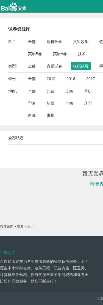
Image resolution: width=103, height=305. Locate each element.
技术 (82, 54)
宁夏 (32, 103)
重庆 (88, 91)
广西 (69, 103)
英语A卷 (60, 54)
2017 (90, 78)
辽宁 (88, 103)
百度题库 (6, 227)
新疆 (50, 103)
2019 (51, 78)
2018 (70, 78)
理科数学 (54, 41)
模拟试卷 (80, 66)
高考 (20, 227)
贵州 (50, 115)
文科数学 (80, 41)
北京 (50, 91)
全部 (32, 41)
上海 (69, 91)
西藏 (32, 115)
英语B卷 (35, 54)
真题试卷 (54, 66)
